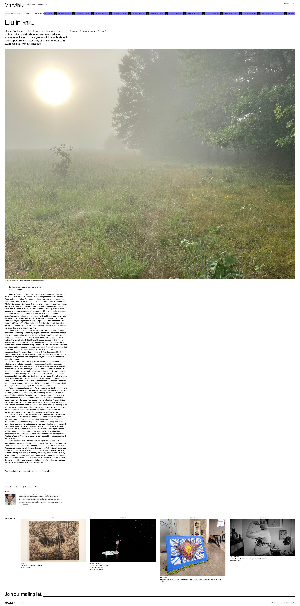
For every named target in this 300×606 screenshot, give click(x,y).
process (84, 31)
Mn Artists (14, 5)
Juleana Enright (48, 471)
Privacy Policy (284, 603)
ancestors (75, 31)
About (23, 602)
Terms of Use (292, 603)
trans (102, 31)
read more (25, 504)
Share (28, 13)
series (26, 471)
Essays (7, 13)
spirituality (93, 31)
